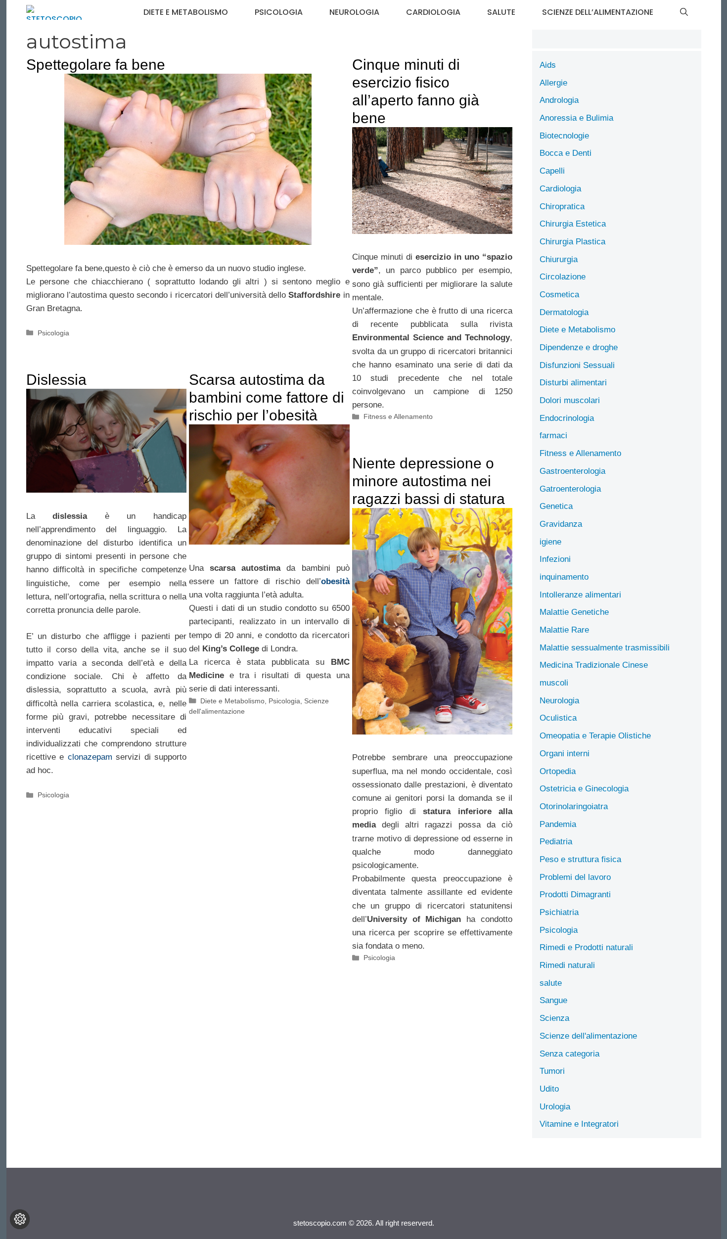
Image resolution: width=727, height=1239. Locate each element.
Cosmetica (559, 294)
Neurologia (354, 12)
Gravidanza (561, 524)
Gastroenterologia (572, 471)
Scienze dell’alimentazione (597, 12)
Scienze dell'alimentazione (588, 1036)
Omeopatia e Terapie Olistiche (595, 735)
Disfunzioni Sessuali (577, 365)
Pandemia (558, 824)
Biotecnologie (564, 135)
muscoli (554, 683)
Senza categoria (569, 1053)
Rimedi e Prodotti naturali (586, 947)
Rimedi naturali (567, 965)
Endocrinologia (567, 418)
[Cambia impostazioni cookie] (20, 1219)
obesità (335, 581)
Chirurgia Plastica (572, 241)
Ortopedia (558, 771)
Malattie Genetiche (574, 612)
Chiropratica (562, 206)
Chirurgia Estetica (573, 224)
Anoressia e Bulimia (576, 118)
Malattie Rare (564, 630)
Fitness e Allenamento (398, 416)
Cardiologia (433, 12)
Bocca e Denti (565, 153)
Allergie (553, 83)
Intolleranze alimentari (580, 594)
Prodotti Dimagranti (575, 894)
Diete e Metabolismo (185, 12)
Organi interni (565, 753)
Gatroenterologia (570, 489)
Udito (549, 1089)
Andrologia (559, 100)
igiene (550, 542)
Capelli (552, 171)
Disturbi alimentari (573, 382)
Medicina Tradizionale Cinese (594, 665)
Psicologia (279, 12)
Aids (548, 65)
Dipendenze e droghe (579, 347)
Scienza (554, 1018)
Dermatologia (564, 312)
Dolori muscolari (570, 400)
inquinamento (564, 577)
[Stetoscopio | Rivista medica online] (54, 12)
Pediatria (556, 841)
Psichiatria (559, 912)
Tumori (552, 1071)
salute (501, 12)
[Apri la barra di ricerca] (684, 12)
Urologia (555, 1106)
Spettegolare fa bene (95, 64)
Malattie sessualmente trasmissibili (605, 647)
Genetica (556, 506)
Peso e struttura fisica (580, 859)
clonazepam (90, 757)
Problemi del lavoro (575, 877)
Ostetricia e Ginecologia (584, 788)
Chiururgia (559, 259)
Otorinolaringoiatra (574, 806)
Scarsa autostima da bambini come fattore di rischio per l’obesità (266, 397)
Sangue (553, 1000)
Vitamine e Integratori (579, 1124)
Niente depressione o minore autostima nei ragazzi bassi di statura (428, 481)
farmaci (553, 435)
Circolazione (563, 276)
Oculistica (558, 718)
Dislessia (56, 379)
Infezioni (555, 559)
